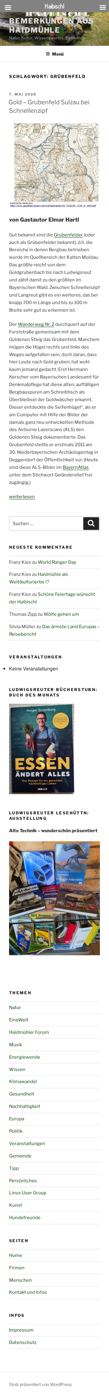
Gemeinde (20, 1156)
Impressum (21, 1330)
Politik (15, 1131)
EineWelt (18, 1020)
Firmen (17, 1268)
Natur (15, 1007)
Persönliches (23, 1180)
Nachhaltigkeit (24, 1106)
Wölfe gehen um (61, 614)
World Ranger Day (57, 562)
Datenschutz (22, 1342)
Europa (16, 1118)
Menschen (20, 1280)
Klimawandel (23, 1081)
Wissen (17, 1069)
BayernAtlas (76, 467)
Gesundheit (21, 1094)
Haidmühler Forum (29, 1032)
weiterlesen (22, 496)
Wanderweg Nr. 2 (36, 324)
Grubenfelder (68, 235)
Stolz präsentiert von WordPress (40, 1384)
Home (15, 1255)
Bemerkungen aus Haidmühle (51, 25)
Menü (58, 54)
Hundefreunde (25, 1217)
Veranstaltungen (27, 1143)
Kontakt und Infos (28, 1292)
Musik (15, 1044)
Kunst (15, 1205)
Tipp (14, 1168)
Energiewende (24, 1057)
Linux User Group (27, 1193)
